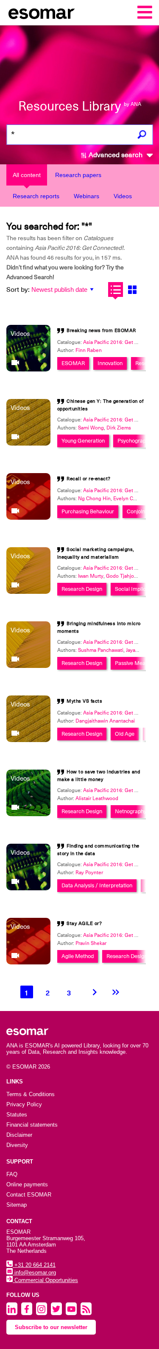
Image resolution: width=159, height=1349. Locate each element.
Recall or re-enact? (89, 479)
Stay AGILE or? (84, 923)
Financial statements (32, 1125)
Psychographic (135, 440)
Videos (123, 196)
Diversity (17, 1145)
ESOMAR (73, 363)
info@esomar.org (34, 1272)
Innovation (110, 363)
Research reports (36, 196)
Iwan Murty (90, 576)
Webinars (86, 196)
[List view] (115, 289)
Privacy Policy (24, 1104)
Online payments (27, 1184)
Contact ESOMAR (28, 1194)
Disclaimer (19, 1135)
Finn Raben (88, 350)
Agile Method (77, 956)
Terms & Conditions (30, 1094)
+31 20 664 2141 (34, 1265)
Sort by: (18, 289)
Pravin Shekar (90, 943)
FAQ (11, 1174)
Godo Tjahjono (123, 576)
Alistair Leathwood (96, 798)
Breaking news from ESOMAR (101, 330)
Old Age (124, 733)
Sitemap (16, 1205)
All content (27, 175)
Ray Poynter (89, 872)
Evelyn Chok (127, 498)
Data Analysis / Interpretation (96, 885)
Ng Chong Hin (94, 498)
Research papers (78, 175)
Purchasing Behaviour (87, 511)
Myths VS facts (84, 701)
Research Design (81, 589)
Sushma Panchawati (100, 650)
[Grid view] (132, 289)
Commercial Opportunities (45, 1280)
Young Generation (83, 440)
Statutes (16, 1114)
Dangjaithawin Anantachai (105, 720)
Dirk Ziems (118, 427)
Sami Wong (91, 427)
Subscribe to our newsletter (51, 1327)
